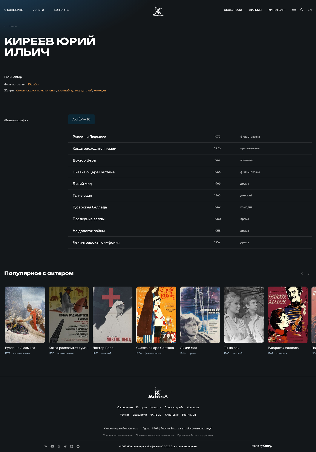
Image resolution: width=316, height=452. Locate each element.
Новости (155, 407)
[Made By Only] (262, 446)
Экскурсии (233, 9)
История (141, 407)
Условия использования (117, 435)
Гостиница (189, 414)
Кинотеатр (276, 9)
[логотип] (158, 9)
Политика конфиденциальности (155, 435)
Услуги (38, 9)
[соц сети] (46, 446)
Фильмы (255, 9)
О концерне (13, 9)
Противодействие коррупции (195, 435)
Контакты (61, 9)
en (310, 9)
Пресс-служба (174, 407)
